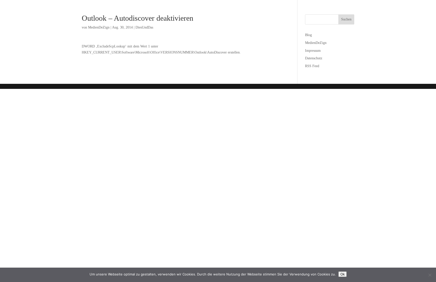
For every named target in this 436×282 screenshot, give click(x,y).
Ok (342, 274)
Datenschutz (313, 58)
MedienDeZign (99, 27)
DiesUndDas (144, 27)
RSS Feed (312, 66)
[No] (429, 274)
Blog (308, 35)
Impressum (313, 51)
